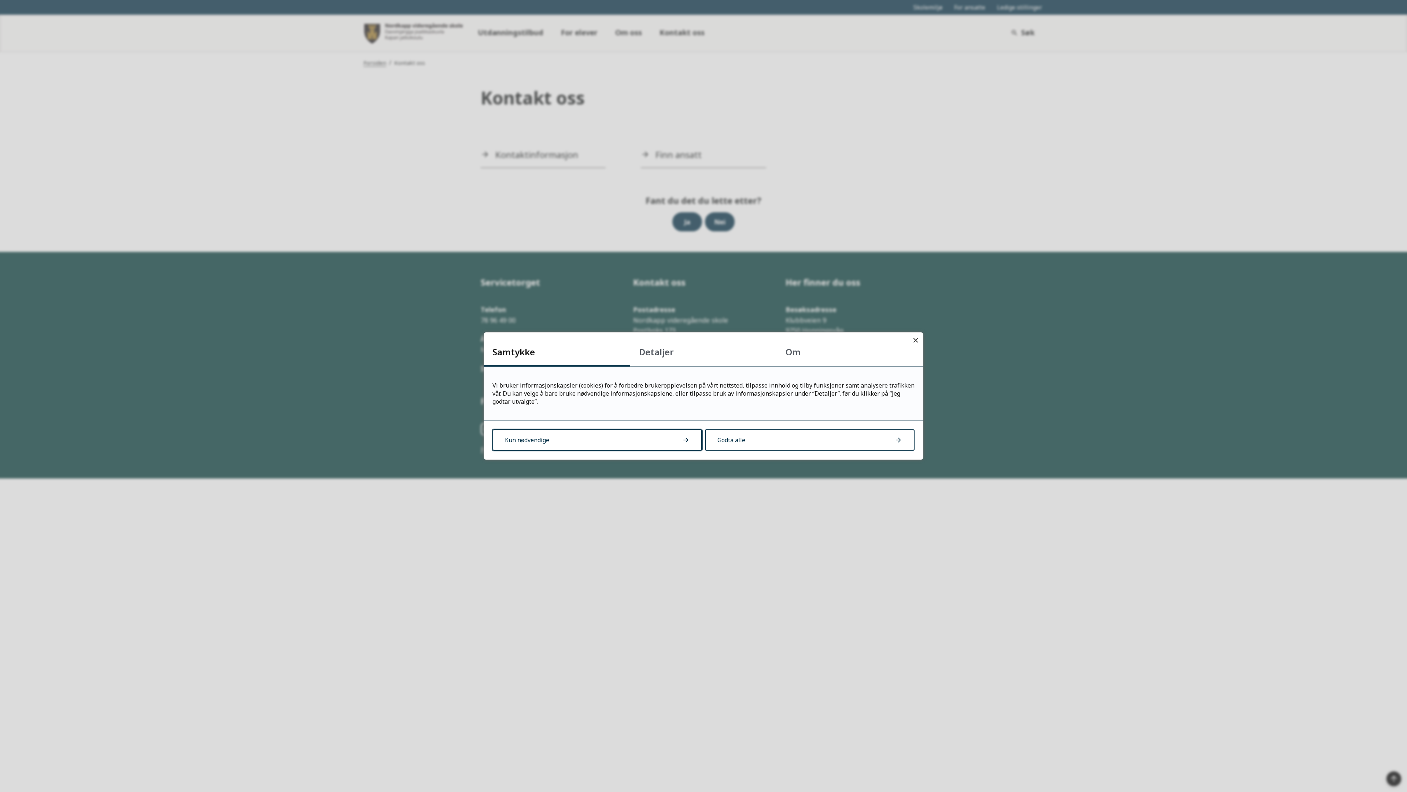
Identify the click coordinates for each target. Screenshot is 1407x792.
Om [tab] (793, 352)
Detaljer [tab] (656, 352)
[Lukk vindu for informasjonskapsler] (915, 340)
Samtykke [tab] (513, 352)
